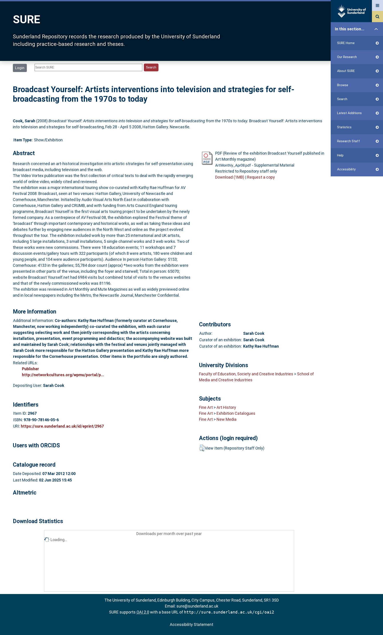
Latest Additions (349, 113)
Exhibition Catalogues (236, 413)
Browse (342, 85)
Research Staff (348, 141)
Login (19, 68)
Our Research (347, 57)
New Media (226, 419)
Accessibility (346, 169)
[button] (201, 448)
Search (342, 99)
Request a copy (261, 177)
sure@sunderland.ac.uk (197, 606)
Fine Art (206, 407)
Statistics (344, 127)
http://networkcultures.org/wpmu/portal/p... (63, 374)
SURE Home (346, 43)
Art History (226, 407)
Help (340, 155)
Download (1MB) (229, 177)
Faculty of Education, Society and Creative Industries (246, 374)
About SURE (346, 71)
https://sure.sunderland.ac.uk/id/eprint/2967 (62, 426)
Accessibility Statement (191, 624)
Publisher (30, 368)
